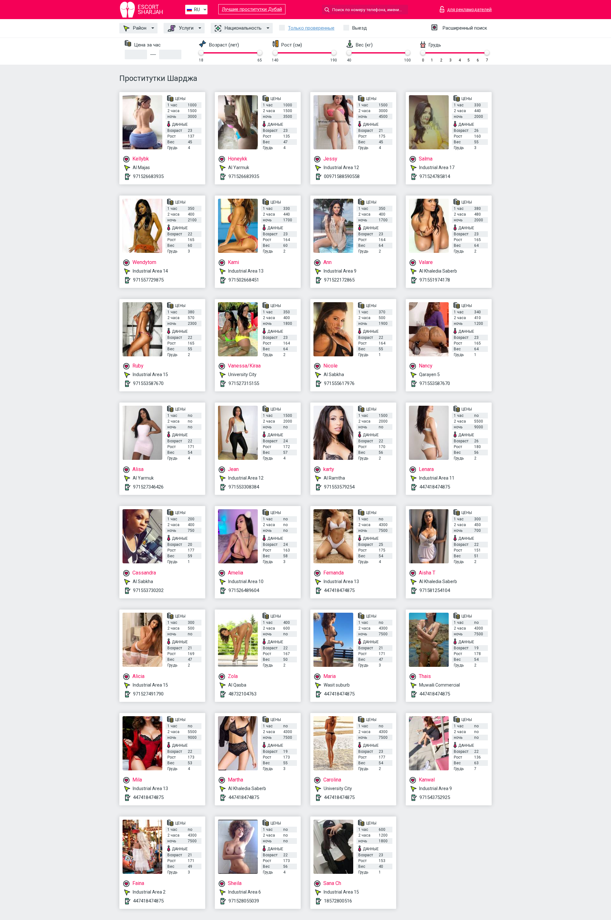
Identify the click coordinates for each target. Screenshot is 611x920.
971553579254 (339, 487)
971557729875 (148, 280)
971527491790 (148, 694)
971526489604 (243, 590)
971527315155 (243, 383)
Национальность (242, 28)
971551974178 (434, 280)
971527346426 (148, 487)
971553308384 (243, 487)
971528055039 (243, 901)
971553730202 (148, 590)
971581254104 (434, 590)
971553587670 (148, 383)
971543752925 (434, 797)
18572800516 (338, 901)
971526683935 (148, 176)
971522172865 (339, 280)
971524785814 (434, 176)
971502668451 (243, 280)
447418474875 (434, 487)
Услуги (185, 28)
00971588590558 (342, 176)
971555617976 (339, 383)
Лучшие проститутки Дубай (252, 9)
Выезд (359, 28)
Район (139, 28)
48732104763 (242, 694)
